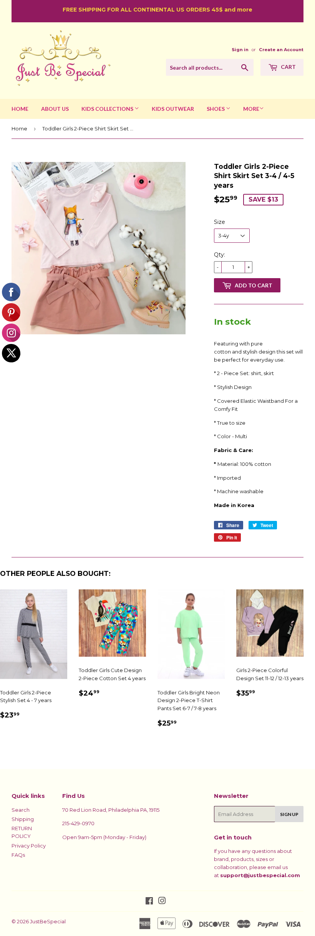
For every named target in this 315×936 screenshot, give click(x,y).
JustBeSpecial (48, 921)
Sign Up (289, 814)
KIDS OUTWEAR (173, 108)
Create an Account (281, 49)
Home (19, 128)
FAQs (18, 855)
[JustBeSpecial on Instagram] (162, 902)
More (251, 108)
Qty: (219, 254)
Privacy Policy (29, 846)
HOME (20, 108)
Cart (288, 66)
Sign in (240, 49)
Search (21, 810)
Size (219, 222)
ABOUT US (55, 108)
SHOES (216, 108)
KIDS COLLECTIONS (107, 108)
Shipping (23, 819)
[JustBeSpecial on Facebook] (149, 902)
